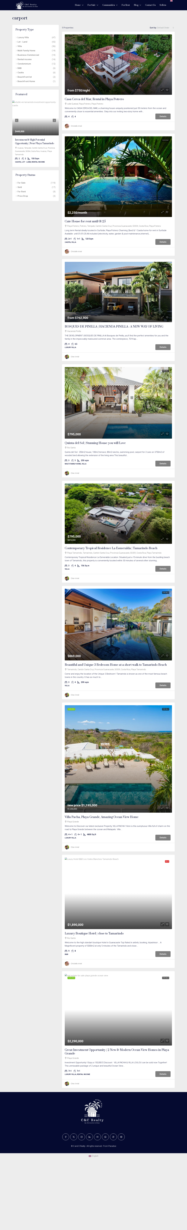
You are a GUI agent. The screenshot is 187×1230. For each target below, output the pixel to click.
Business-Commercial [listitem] (28, 55)
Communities (108, 5)
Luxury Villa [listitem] (23, 37)
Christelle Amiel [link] (76, 126)
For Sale (91, 5)
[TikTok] (113, 1136)
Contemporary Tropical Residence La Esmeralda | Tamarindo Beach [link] (111, 548)
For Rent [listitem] (22, 192)
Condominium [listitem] (24, 64)
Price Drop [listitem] (23, 196)
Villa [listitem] (20, 46)
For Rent (126, 5)
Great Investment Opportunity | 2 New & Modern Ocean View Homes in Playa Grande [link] (117, 1051)
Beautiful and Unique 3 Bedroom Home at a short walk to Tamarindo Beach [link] (116, 665)
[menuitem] (93, 1156)
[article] (35, 134)
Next (54, 120)
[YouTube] (97, 1136)
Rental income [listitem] (25, 59)
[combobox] (165, 28)
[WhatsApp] (105, 1136)
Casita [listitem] (21, 72)
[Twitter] (73, 1136)
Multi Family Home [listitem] (26, 50)
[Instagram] (81, 1136)
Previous (16, 120)
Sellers (163, 5)
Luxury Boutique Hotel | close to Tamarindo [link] (94, 933)
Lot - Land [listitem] (22, 42)
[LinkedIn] (89, 1136)
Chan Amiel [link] (75, 357)
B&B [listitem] (20, 68)
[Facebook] (65, 1136)
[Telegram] (121, 1136)
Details (163, 116)
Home (78, 5)
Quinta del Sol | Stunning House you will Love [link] (95, 443)
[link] (118, 64)
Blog (136, 5)
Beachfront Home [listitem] (26, 81)
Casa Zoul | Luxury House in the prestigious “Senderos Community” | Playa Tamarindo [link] (34, 143)
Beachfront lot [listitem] (25, 77)
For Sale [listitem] (21, 183)
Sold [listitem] (20, 187)
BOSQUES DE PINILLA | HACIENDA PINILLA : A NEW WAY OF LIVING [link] (114, 326)
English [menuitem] (95, 1156)
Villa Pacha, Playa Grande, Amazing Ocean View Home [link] (101, 817)
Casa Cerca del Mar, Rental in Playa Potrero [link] (94, 99)
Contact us (150, 5)
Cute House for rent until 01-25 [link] (85, 221)
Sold (167, 861)
